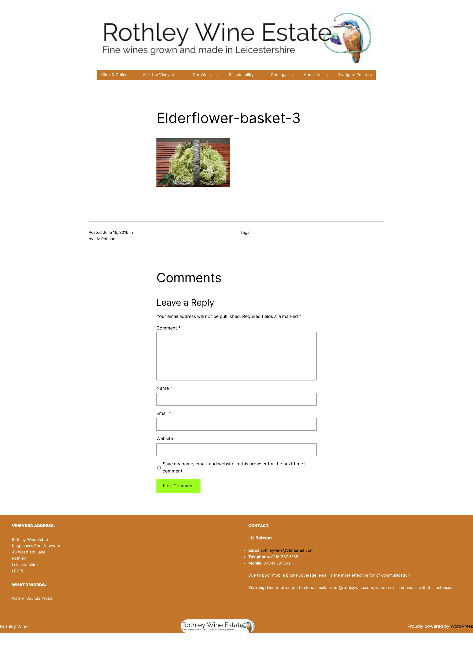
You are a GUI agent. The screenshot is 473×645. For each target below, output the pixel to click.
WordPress (462, 626)
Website (164, 438)
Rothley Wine (14, 626)
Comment (168, 327)
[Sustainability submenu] (260, 75)
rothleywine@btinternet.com (287, 550)
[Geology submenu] (292, 75)
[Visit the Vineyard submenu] (182, 75)
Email (163, 413)
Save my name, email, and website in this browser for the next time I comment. (234, 467)
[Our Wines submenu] (218, 75)
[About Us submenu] (327, 75)
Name (164, 388)
